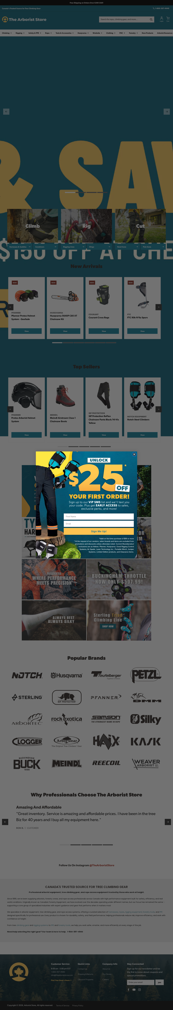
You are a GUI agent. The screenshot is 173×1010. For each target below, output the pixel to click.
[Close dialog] (134, 454)
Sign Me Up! (99, 531)
